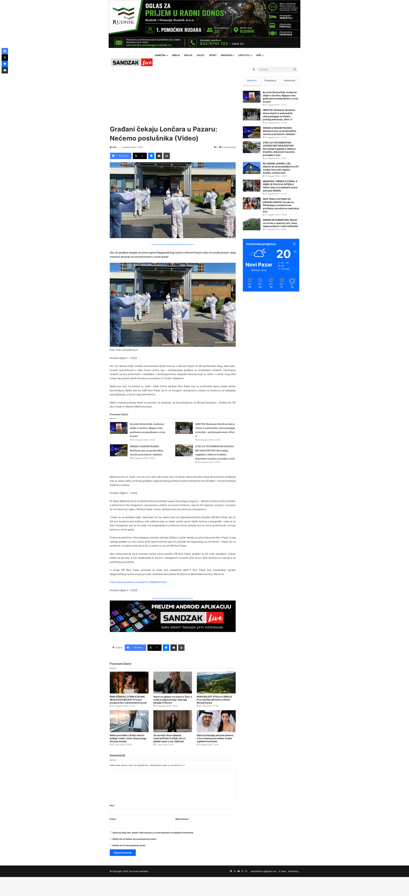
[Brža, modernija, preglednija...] (173, 615)
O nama (282, 871)
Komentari (289, 80)
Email (113, 819)
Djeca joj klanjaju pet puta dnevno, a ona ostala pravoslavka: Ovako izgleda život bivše (215, 738)
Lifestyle (244, 55)
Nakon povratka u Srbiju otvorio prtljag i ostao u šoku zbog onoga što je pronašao (128, 738)
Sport (213, 55)
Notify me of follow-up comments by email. (134, 839)
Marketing (293, 871)
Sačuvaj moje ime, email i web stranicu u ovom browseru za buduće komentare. (153, 832)
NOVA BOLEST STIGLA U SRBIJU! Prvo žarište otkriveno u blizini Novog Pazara (214, 699)
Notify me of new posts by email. (129, 845)
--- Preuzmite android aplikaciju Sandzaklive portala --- (173, 244)
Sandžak (160, 55)
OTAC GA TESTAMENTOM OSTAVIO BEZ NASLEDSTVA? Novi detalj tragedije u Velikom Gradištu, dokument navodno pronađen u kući (279, 148)
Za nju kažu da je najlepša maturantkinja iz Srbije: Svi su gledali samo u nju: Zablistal (169, 738)
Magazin (226, 55)
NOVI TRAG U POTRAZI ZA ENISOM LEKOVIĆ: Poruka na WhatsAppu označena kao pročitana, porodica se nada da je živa (281, 205)
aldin (114, 147)
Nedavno (252, 80)
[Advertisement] (173, 97)
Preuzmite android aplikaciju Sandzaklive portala (173, 598)
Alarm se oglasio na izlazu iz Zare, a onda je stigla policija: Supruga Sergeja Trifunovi (172, 699)
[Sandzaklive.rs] (132, 62)
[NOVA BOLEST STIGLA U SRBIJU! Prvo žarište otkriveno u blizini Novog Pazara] (216, 682)
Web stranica (182, 819)
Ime (112, 805)
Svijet (201, 55)
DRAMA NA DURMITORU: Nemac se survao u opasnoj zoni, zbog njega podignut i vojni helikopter (280, 222)
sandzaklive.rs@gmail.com (263, 871)
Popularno (270, 80)
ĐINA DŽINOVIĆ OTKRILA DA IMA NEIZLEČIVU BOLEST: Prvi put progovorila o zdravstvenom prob (128, 699)
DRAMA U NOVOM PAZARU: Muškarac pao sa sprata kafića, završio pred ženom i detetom (147, 450)
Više (258, 55)
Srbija (176, 55)
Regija (188, 55)
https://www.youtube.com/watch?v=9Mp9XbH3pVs (138, 582)
